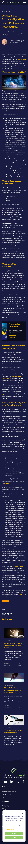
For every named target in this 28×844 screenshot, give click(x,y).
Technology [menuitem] (6, 794)
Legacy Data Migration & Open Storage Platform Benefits (13, 645)
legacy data (22, 59)
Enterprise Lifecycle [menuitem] (9, 791)
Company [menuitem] (5, 806)
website (21, 595)
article (6, 483)
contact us (5, 597)
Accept (14, 833)
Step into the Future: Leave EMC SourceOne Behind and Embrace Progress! (14, 690)
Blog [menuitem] (4, 809)
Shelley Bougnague (17, 41)
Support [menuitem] (5, 797)
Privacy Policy (10, 829)
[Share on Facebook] (8, 614)
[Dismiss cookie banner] (22, 813)
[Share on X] (5, 614)
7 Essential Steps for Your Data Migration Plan (13, 731)
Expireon (5, 394)
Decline (14, 837)
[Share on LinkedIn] (3, 614)
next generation (18, 566)
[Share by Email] (11, 614)
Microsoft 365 (5, 601)
